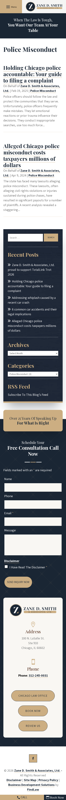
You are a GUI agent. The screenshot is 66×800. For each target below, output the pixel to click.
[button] (11, 7)
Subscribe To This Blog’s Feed (28, 395)
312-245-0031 (38, 675)
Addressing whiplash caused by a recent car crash (32, 300)
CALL (24, 797)
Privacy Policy (48, 780)
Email (8, 513)
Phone (8, 496)
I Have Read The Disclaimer (28, 567)
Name (8, 479)
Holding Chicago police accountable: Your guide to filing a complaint (32, 74)
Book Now (57, 797)
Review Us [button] (33, 726)
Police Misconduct (43, 91)
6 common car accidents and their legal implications (32, 311)
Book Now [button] (33, 711)
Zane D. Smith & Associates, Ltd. (37, 770)
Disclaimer (11, 561)
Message (10, 530)
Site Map (30, 780)
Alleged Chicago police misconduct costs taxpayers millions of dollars (31, 155)
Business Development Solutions (31, 785)
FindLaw (33, 789)
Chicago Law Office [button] (33, 696)
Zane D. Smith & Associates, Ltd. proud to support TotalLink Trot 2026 (31, 269)
